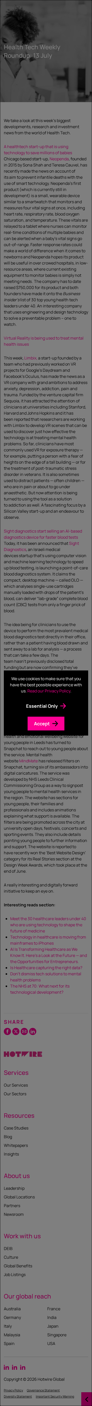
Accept (42, 723)
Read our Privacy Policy (48, 691)
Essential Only (42, 706)
